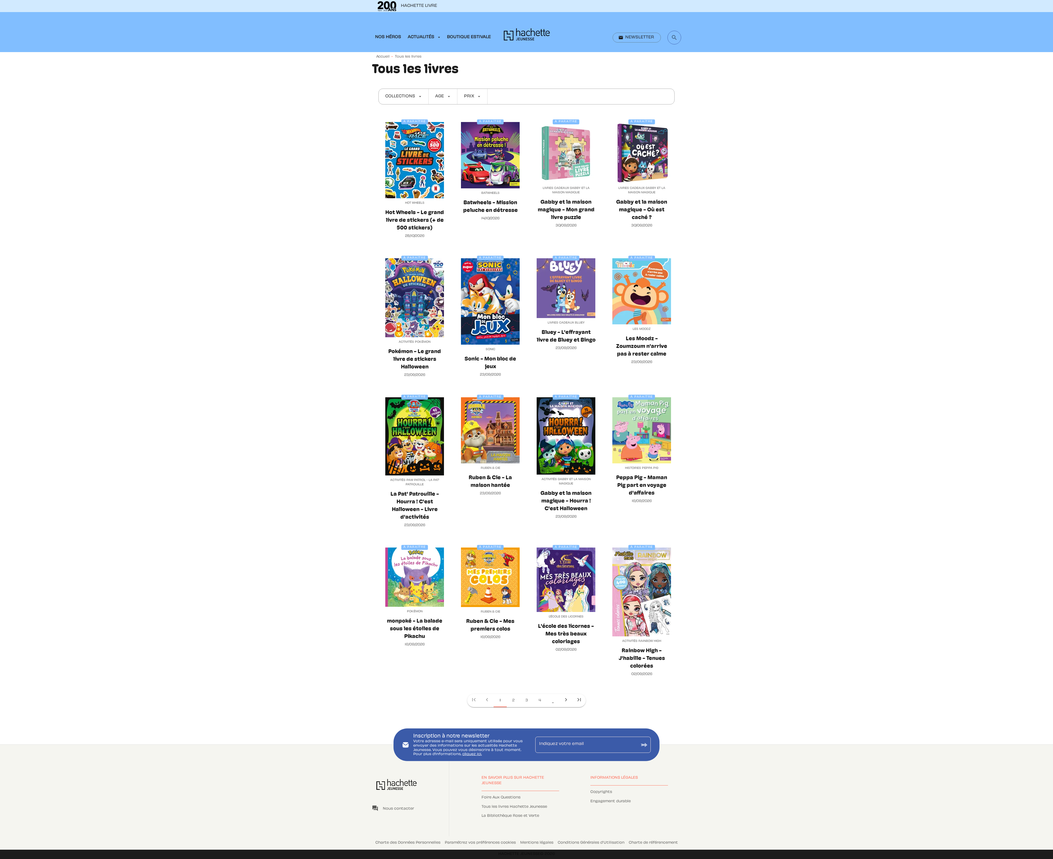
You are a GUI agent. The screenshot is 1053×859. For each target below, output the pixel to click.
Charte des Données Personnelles (407, 842)
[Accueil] (527, 36)
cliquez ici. (472, 754)
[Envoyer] (644, 744)
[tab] (388, 37)
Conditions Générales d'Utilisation (591, 842)
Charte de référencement (653, 842)
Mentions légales (536, 842)
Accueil (382, 56)
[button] (637, 37)
